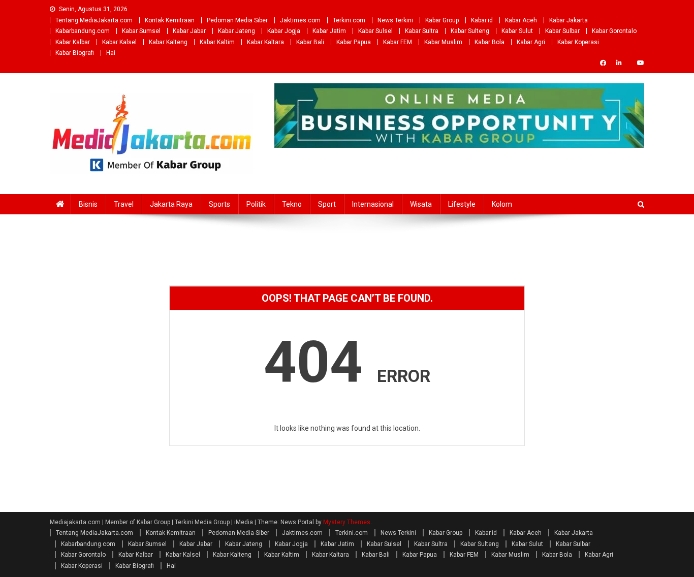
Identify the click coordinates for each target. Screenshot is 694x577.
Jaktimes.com (300, 20)
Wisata (421, 204)
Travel (124, 204)
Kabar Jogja (283, 31)
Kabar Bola (489, 42)
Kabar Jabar (189, 31)
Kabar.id (482, 20)
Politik (256, 204)
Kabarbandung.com (82, 31)
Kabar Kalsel (119, 42)
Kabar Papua (353, 42)
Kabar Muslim (443, 42)
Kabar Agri (531, 42)
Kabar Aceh (521, 20)
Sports (219, 204)
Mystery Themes (346, 522)
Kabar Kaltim (217, 42)
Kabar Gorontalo (614, 31)
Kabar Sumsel (141, 31)
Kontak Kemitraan (170, 20)
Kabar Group (442, 20)
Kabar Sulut (517, 31)
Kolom (502, 204)
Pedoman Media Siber (237, 20)
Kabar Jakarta (568, 20)
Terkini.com (349, 20)
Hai (110, 52)
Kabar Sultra (421, 31)
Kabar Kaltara (265, 42)
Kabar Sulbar (562, 31)
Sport (327, 204)
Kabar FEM (397, 42)
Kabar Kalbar (72, 42)
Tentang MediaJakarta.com (94, 20)
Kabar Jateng (236, 31)
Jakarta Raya (171, 204)
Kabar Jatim (329, 31)
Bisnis (88, 204)
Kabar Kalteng (168, 42)
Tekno (292, 204)
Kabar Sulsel (375, 31)
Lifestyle (462, 204)
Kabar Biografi (74, 52)
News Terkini (395, 20)
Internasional (373, 204)
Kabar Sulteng (470, 31)
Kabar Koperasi (578, 42)
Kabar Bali (310, 42)
